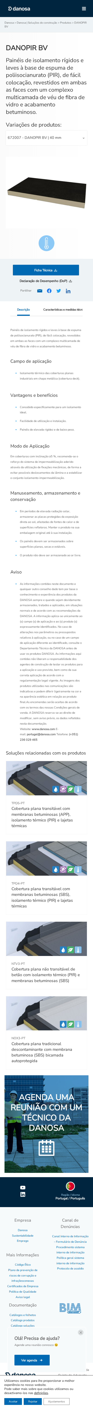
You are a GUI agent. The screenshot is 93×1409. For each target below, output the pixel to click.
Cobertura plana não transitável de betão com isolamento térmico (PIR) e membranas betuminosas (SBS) (46, 974)
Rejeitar (32, 1401)
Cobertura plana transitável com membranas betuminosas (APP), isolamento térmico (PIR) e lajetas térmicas (42, 817)
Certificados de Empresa (22, 1286)
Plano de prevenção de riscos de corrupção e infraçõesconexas (22, 1275)
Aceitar (13, 1401)
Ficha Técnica (43, 270)
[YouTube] (22, 1187)
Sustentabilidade (22, 1236)
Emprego (22, 1241)
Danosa (23, 1230)
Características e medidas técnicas (65, 310)
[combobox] (46, 138)
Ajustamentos (56, 1401)
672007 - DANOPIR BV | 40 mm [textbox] (34, 137)
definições (41, 1393)
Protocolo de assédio (70, 1269)
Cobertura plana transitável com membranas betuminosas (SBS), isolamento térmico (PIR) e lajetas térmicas (42, 897)
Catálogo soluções (23, 1326)
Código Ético (23, 1265)
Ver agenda (29, 1360)
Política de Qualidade (22, 1292)
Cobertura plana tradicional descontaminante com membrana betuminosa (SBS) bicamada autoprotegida (42, 1052)
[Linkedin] (22, 1194)
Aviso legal (23, 1297)
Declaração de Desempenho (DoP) (43, 281)
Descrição (23, 310)
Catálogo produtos (23, 1320)
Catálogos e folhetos (22, 1315)
